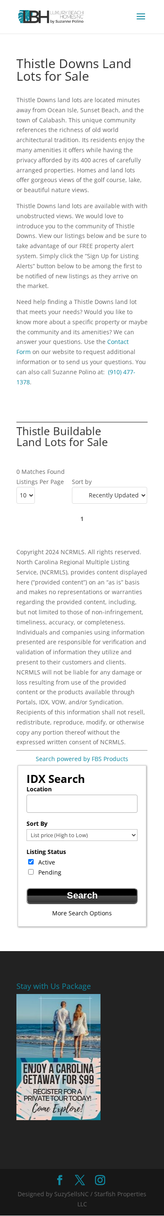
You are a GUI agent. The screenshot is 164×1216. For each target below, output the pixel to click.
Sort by (82, 482)
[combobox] (82, 804)
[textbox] (84, 801)
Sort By (37, 823)
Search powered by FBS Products (82, 759)
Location (39, 789)
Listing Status (46, 852)
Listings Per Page (40, 482)
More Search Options (82, 913)
